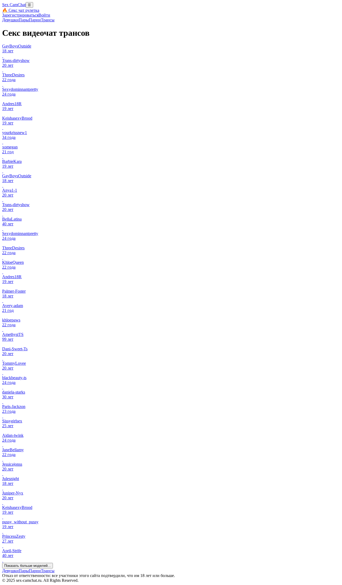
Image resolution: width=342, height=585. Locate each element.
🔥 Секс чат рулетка (20, 10)
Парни (35, 20)
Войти (44, 15)
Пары (24, 20)
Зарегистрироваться (20, 15)
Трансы (48, 20)
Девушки (10, 20)
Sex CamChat (14, 4)
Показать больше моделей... (27, 566)
